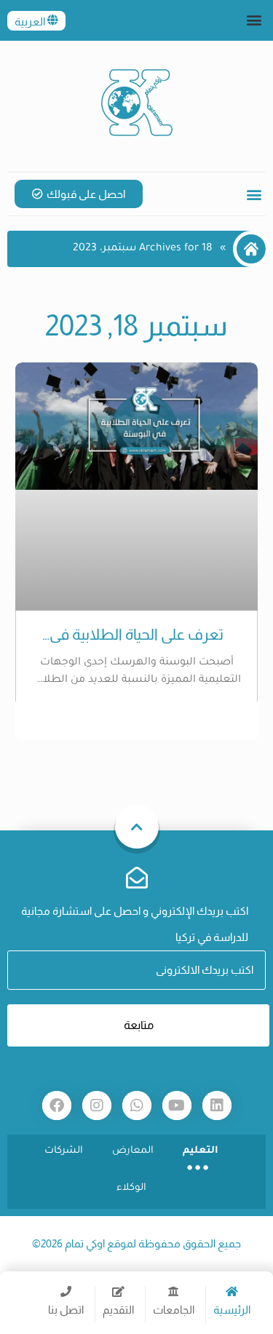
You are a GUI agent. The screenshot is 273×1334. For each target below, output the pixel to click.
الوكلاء (131, 1188)
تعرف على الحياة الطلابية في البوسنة (136, 634)
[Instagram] (96, 1105)
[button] (254, 19)
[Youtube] (176, 1105)
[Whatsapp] (136, 1105)
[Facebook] (56, 1105)
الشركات (63, 1151)
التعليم (200, 1151)
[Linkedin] (217, 1105)
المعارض (133, 1151)
